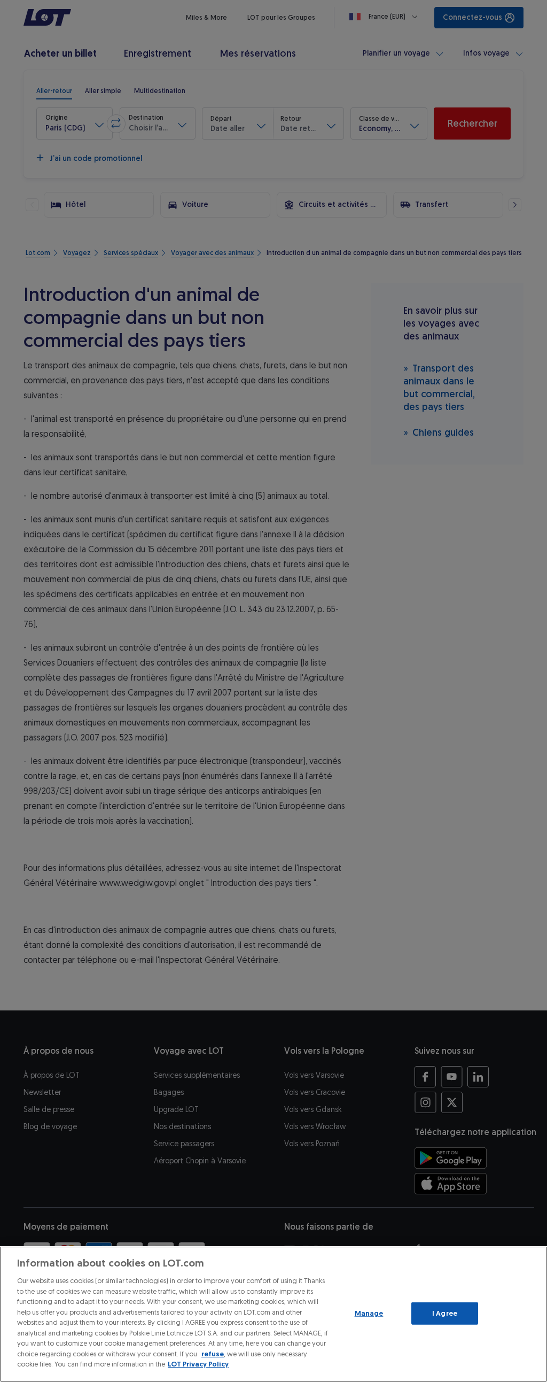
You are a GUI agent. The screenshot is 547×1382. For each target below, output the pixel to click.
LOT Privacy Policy (198, 1364)
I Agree (444, 1313)
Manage (369, 1313)
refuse (212, 1354)
